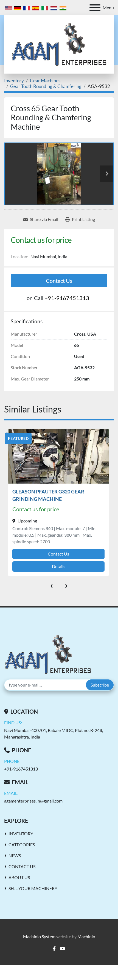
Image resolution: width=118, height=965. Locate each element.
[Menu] (94, 7)
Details (58, 566)
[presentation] (52, 585)
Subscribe (100, 684)
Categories (22, 844)
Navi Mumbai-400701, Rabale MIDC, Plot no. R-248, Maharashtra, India (53, 733)
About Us (19, 877)
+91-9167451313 (66, 298)
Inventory (21, 833)
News (15, 855)
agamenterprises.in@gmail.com (33, 800)
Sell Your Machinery (33, 888)
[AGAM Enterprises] (48, 653)
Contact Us (59, 280)
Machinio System (39, 936)
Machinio (86, 936)
